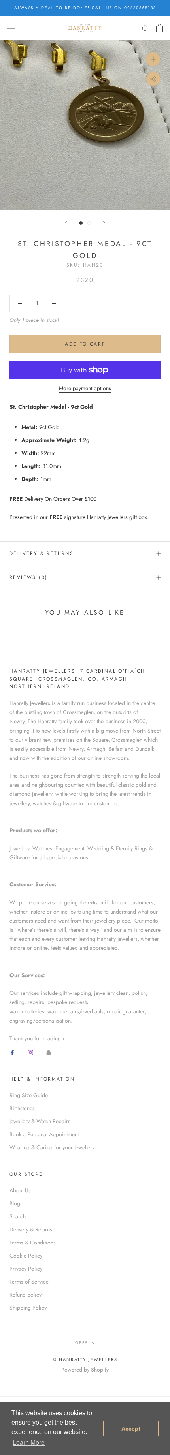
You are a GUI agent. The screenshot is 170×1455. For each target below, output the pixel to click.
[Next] (104, 222)
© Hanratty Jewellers (85, 1359)
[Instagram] (30, 1051)
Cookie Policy (25, 1255)
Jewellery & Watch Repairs (39, 1121)
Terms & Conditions (32, 1242)
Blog (14, 1203)
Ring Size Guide (28, 1095)
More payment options (85, 388)
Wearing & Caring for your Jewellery (51, 1147)
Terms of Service (29, 1282)
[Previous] (66, 222)
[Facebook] (12, 1051)
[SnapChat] (48, 1051)
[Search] (145, 28)
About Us (20, 1190)
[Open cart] (159, 28)
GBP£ (81, 1343)
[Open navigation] (11, 28)
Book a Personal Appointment (44, 1134)
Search (17, 1216)
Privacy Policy (25, 1269)
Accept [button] (130, 1428)
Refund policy (25, 1295)
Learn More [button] (29, 1442)
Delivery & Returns (41, 553)
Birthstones (22, 1108)
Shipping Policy (28, 1308)
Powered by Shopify (85, 1370)
